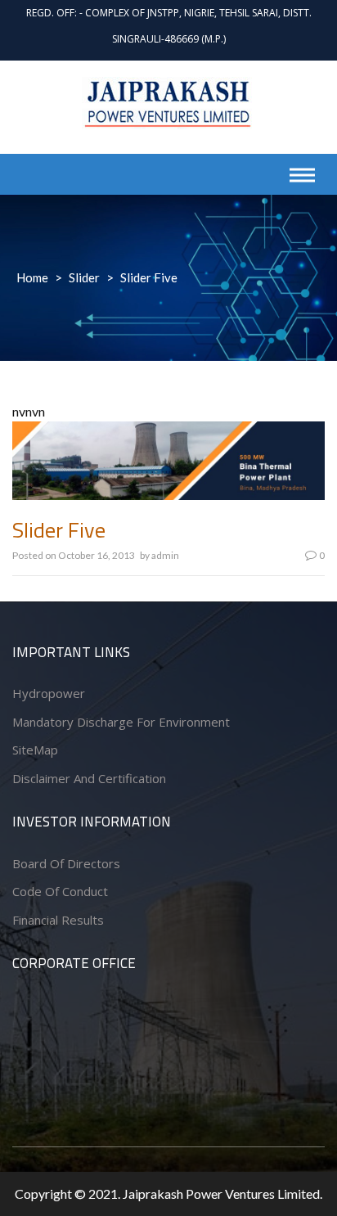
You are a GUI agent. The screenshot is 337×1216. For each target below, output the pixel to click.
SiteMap (35, 749)
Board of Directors (66, 863)
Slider (84, 277)
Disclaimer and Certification (89, 778)
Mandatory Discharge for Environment (121, 722)
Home (32, 277)
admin (165, 555)
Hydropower (48, 693)
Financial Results (58, 920)
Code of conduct (60, 891)
